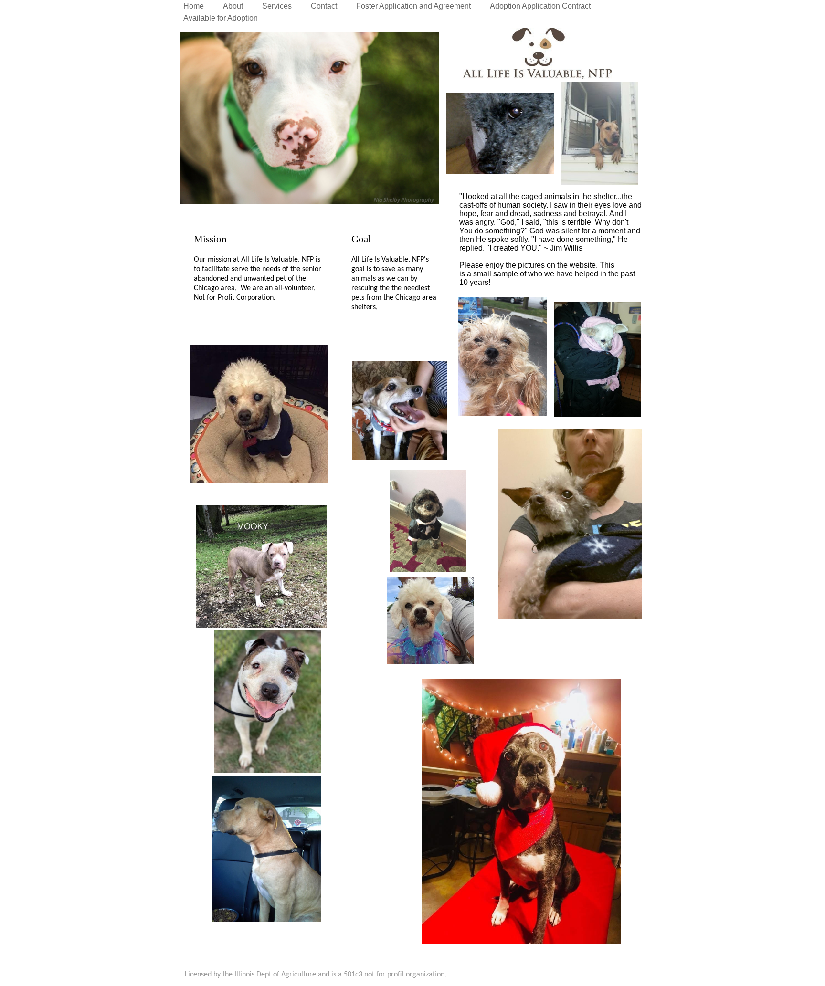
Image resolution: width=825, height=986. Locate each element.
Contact (324, 6)
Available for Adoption (220, 18)
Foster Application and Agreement (413, 6)
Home (193, 6)
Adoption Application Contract (540, 6)
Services (277, 6)
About (233, 6)
